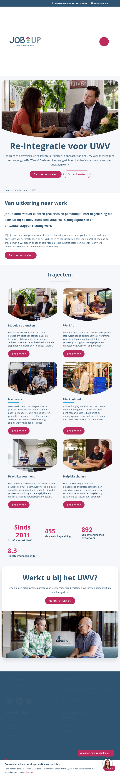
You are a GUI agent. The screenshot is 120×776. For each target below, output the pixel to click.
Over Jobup (14, 728)
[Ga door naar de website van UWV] (82, 699)
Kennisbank (14, 735)
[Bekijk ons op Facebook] (10, 701)
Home (8, 189)
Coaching (13, 721)
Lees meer (19, 354)
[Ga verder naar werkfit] (87, 304)
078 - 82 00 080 (72, 745)
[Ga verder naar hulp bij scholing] (87, 455)
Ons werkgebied (16, 732)
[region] (81, 759)
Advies (11, 725)
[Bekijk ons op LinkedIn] (29, 701)
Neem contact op (60, 601)
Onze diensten (77, 174)
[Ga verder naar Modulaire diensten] (32, 304)
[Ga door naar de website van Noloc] (71, 699)
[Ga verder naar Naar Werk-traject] (32, 378)
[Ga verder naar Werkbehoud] (87, 378)
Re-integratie (21, 189)
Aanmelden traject (46, 174)
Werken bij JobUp (17, 739)
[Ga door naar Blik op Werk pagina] (65, 699)
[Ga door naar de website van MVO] (77, 699)
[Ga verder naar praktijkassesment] (32, 455)
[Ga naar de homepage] (25, 41)
